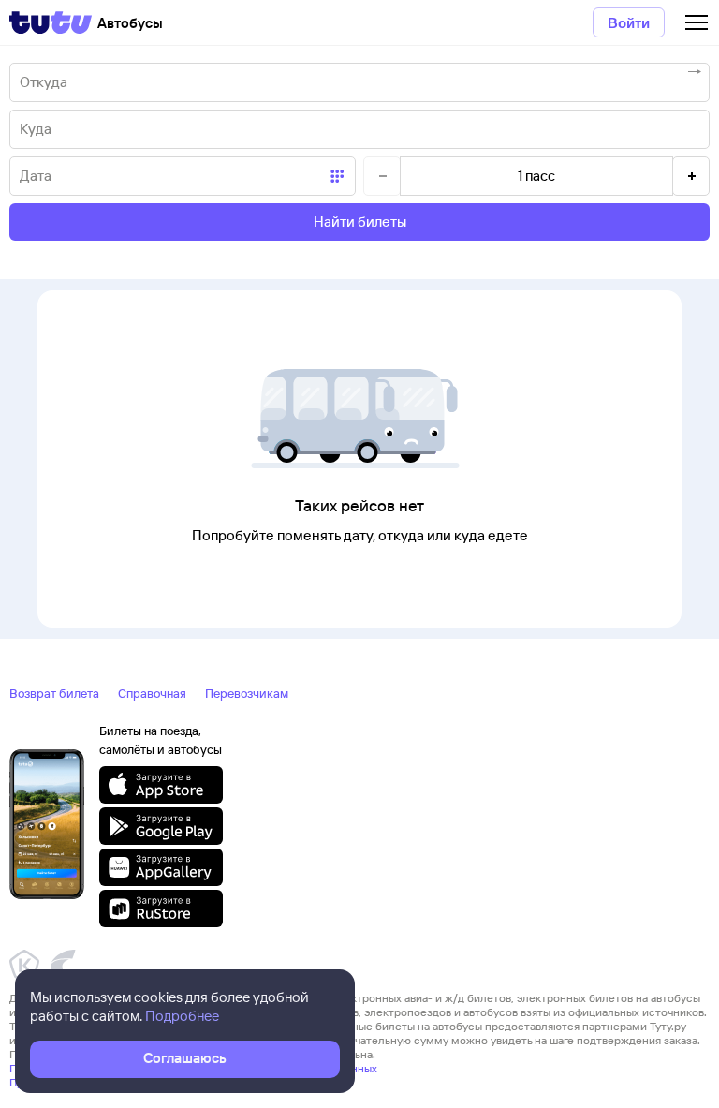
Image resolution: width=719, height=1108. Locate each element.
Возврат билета (54, 693)
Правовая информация (68, 1082)
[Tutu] (50, 22)
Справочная (152, 693)
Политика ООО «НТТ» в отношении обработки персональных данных (193, 1068)
